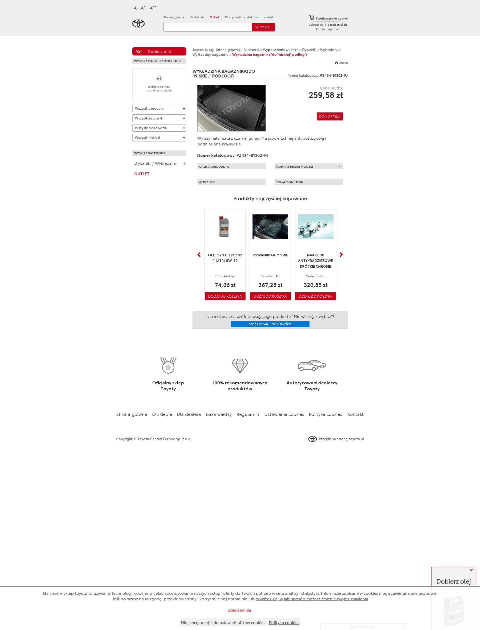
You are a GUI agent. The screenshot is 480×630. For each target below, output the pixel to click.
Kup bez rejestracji (328, 29)
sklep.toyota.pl (78, 593)
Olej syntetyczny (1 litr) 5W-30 (210, 257)
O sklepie (197, 17)
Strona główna (173, 17)
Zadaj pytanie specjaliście (270, 324)
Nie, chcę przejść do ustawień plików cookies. (223, 622)
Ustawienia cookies (284, 414)
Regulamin (247, 414)
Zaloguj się (316, 24)
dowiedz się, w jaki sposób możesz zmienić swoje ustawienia (312, 598)
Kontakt (269, 17)
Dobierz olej (159, 51)
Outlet (214, 17)
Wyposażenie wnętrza (280, 49)
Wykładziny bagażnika (210, 54)
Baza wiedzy (219, 414)
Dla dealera (189, 414)
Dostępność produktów (241, 17)
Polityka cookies (325, 414)
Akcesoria (251, 49)
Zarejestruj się (338, 24)
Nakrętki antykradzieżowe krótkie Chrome (300, 260)
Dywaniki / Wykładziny (155, 163)
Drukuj (343, 62)
